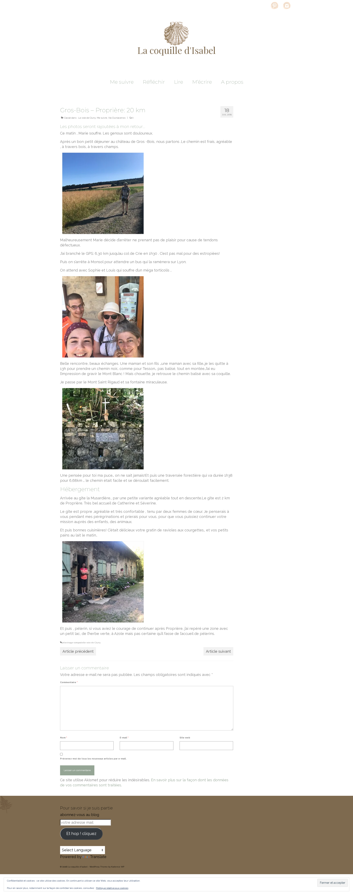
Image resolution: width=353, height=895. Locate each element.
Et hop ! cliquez (81, 833)
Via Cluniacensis (116, 118)
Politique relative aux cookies (112, 888)
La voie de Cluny (87, 118)
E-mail (124, 737)
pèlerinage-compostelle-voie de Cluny (81, 642)
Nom (63, 737)
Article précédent (78, 651)
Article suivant (218, 651)
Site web (185, 737)
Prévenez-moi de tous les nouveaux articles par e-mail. (93, 758)
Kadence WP (117, 867)
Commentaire (69, 682)
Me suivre (102, 118)
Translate (98, 857)
